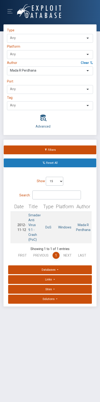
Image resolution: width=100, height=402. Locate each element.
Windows (64, 227)
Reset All (51, 163)
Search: (24, 195)
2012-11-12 (21, 227)
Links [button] (49, 279)
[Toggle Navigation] (11, 11)
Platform (13, 46)
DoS (48, 227)
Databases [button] (49, 269)
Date (19, 206)
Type (11, 30)
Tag (10, 97)
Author (12, 63)
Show (41, 181)
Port (10, 81)
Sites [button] (49, 289)
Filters (51, 150)
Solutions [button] (49, 299)
